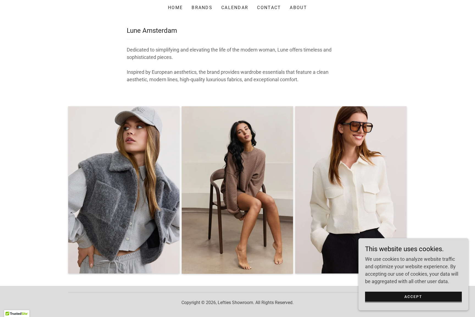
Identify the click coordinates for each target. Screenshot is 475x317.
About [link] (298, 7)
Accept (413, 296)
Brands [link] (202, 7)
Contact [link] (269, 7)
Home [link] (175, 7)
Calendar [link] (234, 7)
